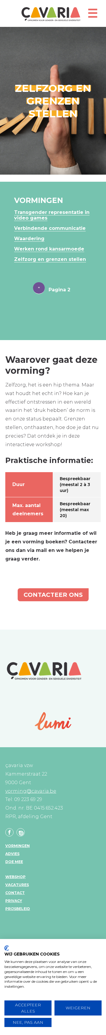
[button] (92, 16)
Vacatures (17, 885)
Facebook (9, 832)
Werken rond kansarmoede (49, 249)
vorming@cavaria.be (30, 791)
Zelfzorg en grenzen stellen (50, 259)
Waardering (29, 238)
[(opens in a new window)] (53, 721)
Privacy (13, 900)
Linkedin (20, 832)
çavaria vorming (50, 14)
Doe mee (14, 861)
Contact (15, 893)
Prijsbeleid (17, 908)
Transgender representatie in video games (52, 215)
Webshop (15, 877)
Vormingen (17, 846)
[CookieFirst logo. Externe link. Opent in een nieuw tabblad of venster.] (6, 948)
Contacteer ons (53, 594)
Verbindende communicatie (50, 228)
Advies (12, 854)
